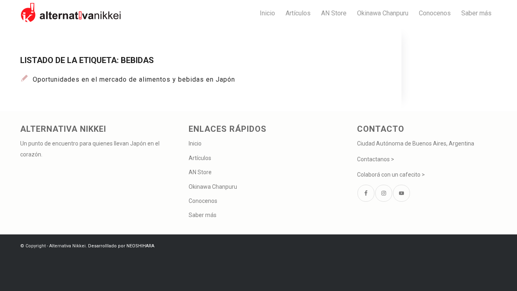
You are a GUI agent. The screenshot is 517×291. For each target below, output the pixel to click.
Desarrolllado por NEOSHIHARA (121, 246)
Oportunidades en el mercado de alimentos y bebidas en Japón (134, 79)
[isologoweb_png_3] (70, 13)
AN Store (200, 172)
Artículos (200, 158)
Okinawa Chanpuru (213, 186)
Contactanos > (375, 159)
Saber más (202, 215)
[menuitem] (267, 13)
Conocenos (203, 201)
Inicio (195, 143)
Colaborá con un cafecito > (391, 174)
